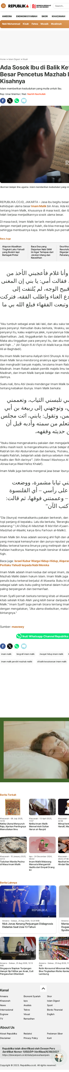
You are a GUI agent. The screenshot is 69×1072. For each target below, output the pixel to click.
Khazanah (5, 1000)
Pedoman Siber (55, 1033)
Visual (27, 1014)
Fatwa (35, 23)
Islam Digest (14, 59)
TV (1, 1018)
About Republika (8, 1033)
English (50, 1014)
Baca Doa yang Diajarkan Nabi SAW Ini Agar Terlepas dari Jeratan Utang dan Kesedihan (42, 252)
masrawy (18, 626)
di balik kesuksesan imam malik (51, 661)
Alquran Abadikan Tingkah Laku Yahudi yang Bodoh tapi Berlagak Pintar (13, 250)
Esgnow (4, 1014)
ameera (7, 16)
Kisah (26, 23)
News (3, 1005)
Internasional (6, 1009)
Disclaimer (5, 1038)
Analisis (27, 1005)
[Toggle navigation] (3, 5)
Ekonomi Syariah (26, 16)
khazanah (58, 16)
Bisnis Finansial (55, 1009)
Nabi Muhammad (11, 23)
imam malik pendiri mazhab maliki (16, 661)
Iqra (26, 1000)
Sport (50, 1005)
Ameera (4, 996)
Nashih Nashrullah (36, 94)
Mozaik (44, 23)
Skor (49, 996)
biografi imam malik (25, 654)
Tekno (27, 1009)
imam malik (6, 654)
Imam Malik (39, 206)
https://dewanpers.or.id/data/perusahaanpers (26, 1055)
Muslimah (56, 23)
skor (44, 16)
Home (3, 59)
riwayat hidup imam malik (51, 654)
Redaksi (28, 1033)
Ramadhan (29, 1018)
